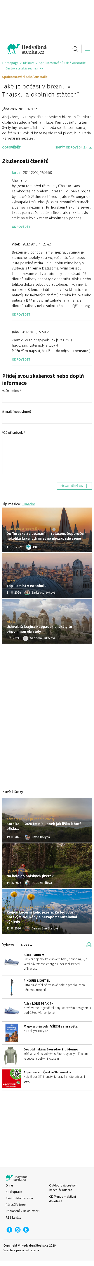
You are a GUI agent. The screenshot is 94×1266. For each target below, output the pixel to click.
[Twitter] (26, 1229)
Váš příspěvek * (13, 433)
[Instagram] (17, 1229)
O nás (10, 1185)
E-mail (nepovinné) (16, 412)
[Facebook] (9, 1229)
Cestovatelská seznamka (24, 68)
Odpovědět (11, 147)
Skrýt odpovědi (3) (71, 147)
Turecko (28, 504)
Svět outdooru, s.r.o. (19, 1198)
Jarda (16, 173)
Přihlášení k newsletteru (23, 1211)
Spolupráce (14, 1192)
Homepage (10, 63)
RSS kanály (13, 1217)
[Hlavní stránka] (24, 49)
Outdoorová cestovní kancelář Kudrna (63, 1188)
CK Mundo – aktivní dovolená (62, 1199)
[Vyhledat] (75, 49)
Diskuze (29, 63)
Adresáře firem (16, 1205)
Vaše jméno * (12, 391)
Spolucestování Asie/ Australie (62, 63)
